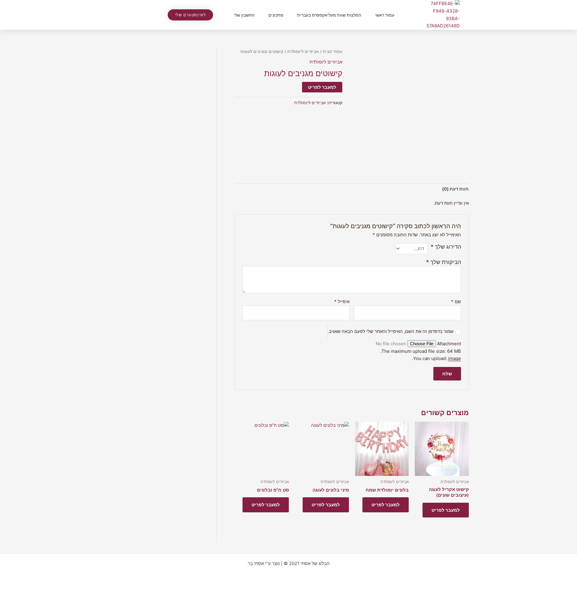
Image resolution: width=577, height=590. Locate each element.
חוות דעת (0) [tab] (455, 189)
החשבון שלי (244, 15)
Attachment (448, 343)
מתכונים (275, 15)
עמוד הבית (332, 51)
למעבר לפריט (322, 87)
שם (456, 301)
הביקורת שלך (443, 262)
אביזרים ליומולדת (303, 51)
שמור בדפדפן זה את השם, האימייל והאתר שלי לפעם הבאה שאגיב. (390, 331)
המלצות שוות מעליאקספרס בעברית (329, 15)
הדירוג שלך (446, 247)
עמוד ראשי (384, 15)
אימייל (342, 301)
